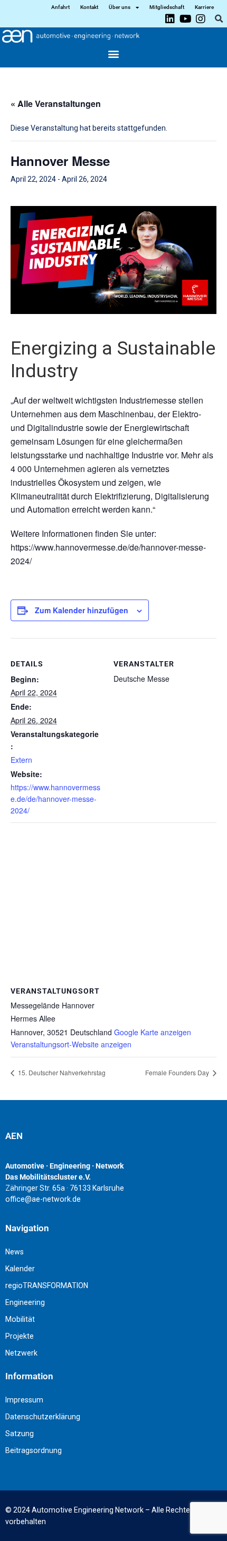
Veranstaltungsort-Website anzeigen (71, 1044)
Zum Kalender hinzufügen (81, 610)
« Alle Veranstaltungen (56, 103)
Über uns (119, 7)
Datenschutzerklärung (42, 1416)
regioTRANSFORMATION (46, 1285)
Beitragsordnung (33, 1450)
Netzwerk (21, 1353)
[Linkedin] (170, 19)
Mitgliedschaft (166, 7)
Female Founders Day (178, 1072)
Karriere (204, 7)
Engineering (25, 1302)
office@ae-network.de (43, 1199)
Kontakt (89, 7)
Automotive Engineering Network (88, 1510)
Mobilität (20, 1319)
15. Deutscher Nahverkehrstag (61, 1072)
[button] (218, 19)
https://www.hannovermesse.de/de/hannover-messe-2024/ (55, 798)
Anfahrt (60, 7)
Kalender (20, 1268)
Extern (21, 759)
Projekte (19, 1336)
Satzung (19, 1433)
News (14, 1252)
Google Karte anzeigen (152, 1032)
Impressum (24, 1400)
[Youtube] (185, 19)
